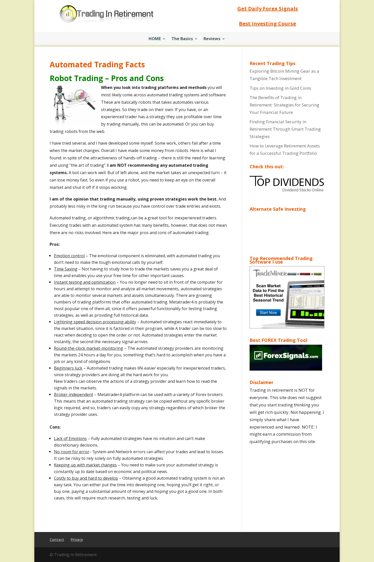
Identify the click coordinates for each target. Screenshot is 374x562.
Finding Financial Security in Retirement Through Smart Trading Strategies (285, 129)
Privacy (77, 539)
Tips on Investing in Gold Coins (280, 88)
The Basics (182, 39)
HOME (155, 39)
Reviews (212, 39)
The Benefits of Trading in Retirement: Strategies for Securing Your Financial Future (284, 105)
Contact (57, 539)
